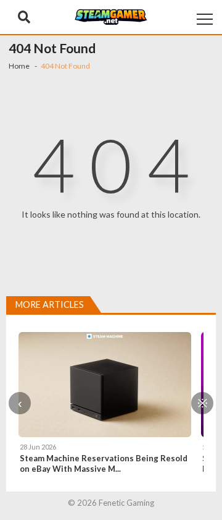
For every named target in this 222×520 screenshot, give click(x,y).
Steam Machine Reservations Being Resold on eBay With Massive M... (103, 463)
